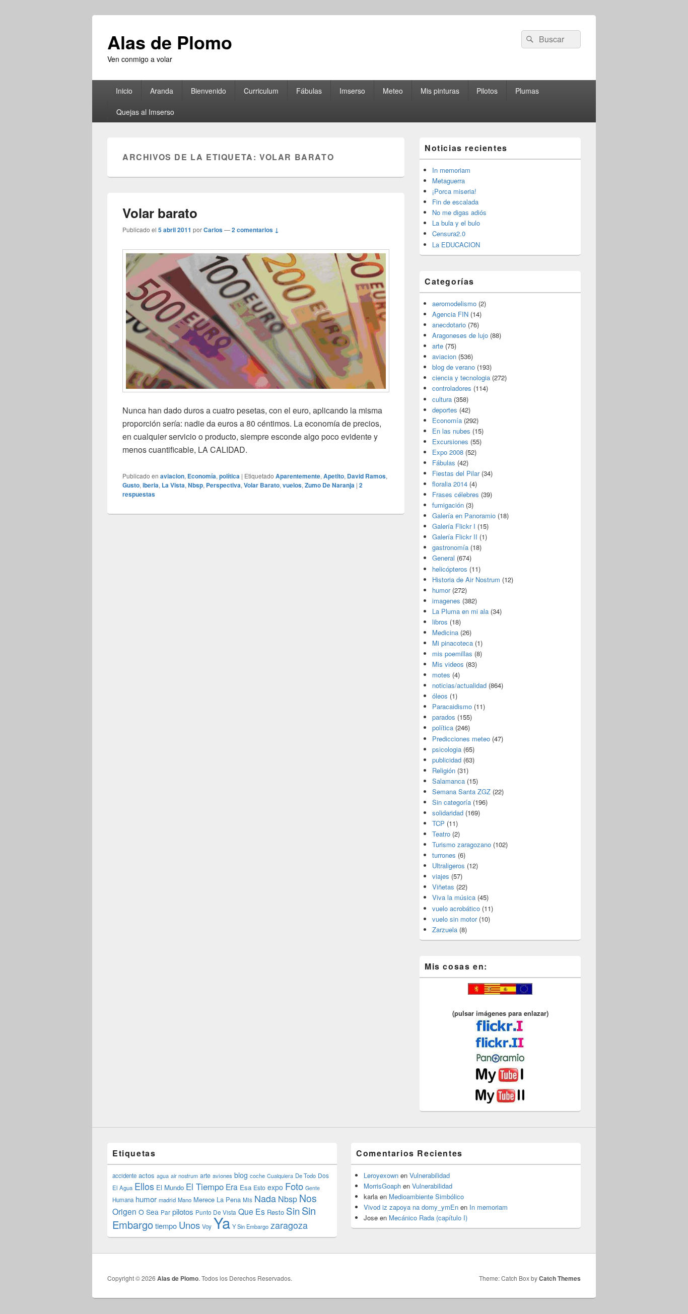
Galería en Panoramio (464, 515)
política (229, 475)
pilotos (182, 1211)
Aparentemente (298, 475)
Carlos (213, 229)
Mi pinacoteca (452, 643)
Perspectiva (223, 485)
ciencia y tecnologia (461, 377)
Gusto (131, 485)
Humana (122, 1200)
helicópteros (449, 569)
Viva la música (453, 897)
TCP (438, 823)
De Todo (305, 1175)
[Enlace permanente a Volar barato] (255, 397)
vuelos (292, 485)
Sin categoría (451, 802)
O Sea (149, 1212)
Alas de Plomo (169, 42)
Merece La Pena (217, 1199)
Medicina (445, 632)
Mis (247, 1200)
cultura (442, 399)
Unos (189, 1224)
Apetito (333, 475)
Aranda (161, 91)
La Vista (173, 485)
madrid (167, 1200)
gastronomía (450, 547)
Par (165, 1212)
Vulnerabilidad (429, 1175)
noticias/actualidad (459, 685)
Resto (275, 1212)
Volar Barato (262, 485)
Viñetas (443, 886)
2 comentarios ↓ (255, 229)
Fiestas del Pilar (455, 473)
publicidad (446, 760)
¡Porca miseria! (454, 191)
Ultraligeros (448, 865)
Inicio (124, 91)
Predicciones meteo (461, 738)
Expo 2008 (447, 452)
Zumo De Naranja (330, 485)
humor (441, 590)
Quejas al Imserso (145, 112)
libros (440, 622)
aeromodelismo (454, 303)
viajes (440, 876)
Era (232, 1186)
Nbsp (195, 485)
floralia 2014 (449, 484)
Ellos (144, 1186)
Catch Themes (560, 1278)
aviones (222, 1175)
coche (257, 1175)
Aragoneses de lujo (460, 335)
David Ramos (366, 475)
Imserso (352, 91)
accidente (124, 1175)
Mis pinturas (440, 91)
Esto (259, 1187)
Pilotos (487, 91)
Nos (308, 1198)
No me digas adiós (459, 212)
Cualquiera (280, 1175)
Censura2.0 (448, 233)
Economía (201, 475)
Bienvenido (208, 91)
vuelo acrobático (456, 908)
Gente (312, 1188)
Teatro (441, 834)
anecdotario (449, 324)
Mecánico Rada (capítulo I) (428, 1217)
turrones (444, 855)
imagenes (446, 600)
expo (275, 1187)
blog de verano (453, 367)
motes (441, 674)
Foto (294, 1186)
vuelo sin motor (454, 919)
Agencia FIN (450, 314)
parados (443, 717)
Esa (245, 1187)
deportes (444, 409)
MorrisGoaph (382, 1186)
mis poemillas (452, 653)
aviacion (172, 475)
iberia (151, 485)
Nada (265, 1198)
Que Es (251, 1211)
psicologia (446, 749)
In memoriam (451, 170)
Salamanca (448, 781)
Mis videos (448, 664)
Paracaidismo (452, 706)
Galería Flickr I (453, 526)
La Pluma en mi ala (460, 611)
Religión (443, 770)
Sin (293, 1210)
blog (241, 1175)
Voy (207, 1226)
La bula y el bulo (456, 223)
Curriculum (261, 91)
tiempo (166, 1225)
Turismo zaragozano (461, 844)
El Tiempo (205, 1187)
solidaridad (447, 812)
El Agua (122, 1188)
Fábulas (309, 91)
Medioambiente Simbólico (426, 1196)
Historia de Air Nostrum (466, 579)
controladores (451, 388)
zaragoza (289, 1225)
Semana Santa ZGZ (461, 791)
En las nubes (451, 431)
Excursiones (450, 441)
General (443, 558)
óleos (440, 696)
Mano (184, 1200)
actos (147, 1175)
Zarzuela (444, 929)
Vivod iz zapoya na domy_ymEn (411, 1207)
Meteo (393, 91)
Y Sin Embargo (250, 1226)
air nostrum (184, 1175)
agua (163, 1175)
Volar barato (159, 212)
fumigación (448, 505)
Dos (323, 1175)
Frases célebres (455, 494)
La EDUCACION (456, 244)
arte (437, 346)
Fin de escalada (455, 201)
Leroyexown (381, 1175)
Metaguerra (448, 180)
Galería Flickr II (454, 536)
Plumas (527, 91)
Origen (124, 1211)
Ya (222, 1222)
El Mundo (170, 1187)
